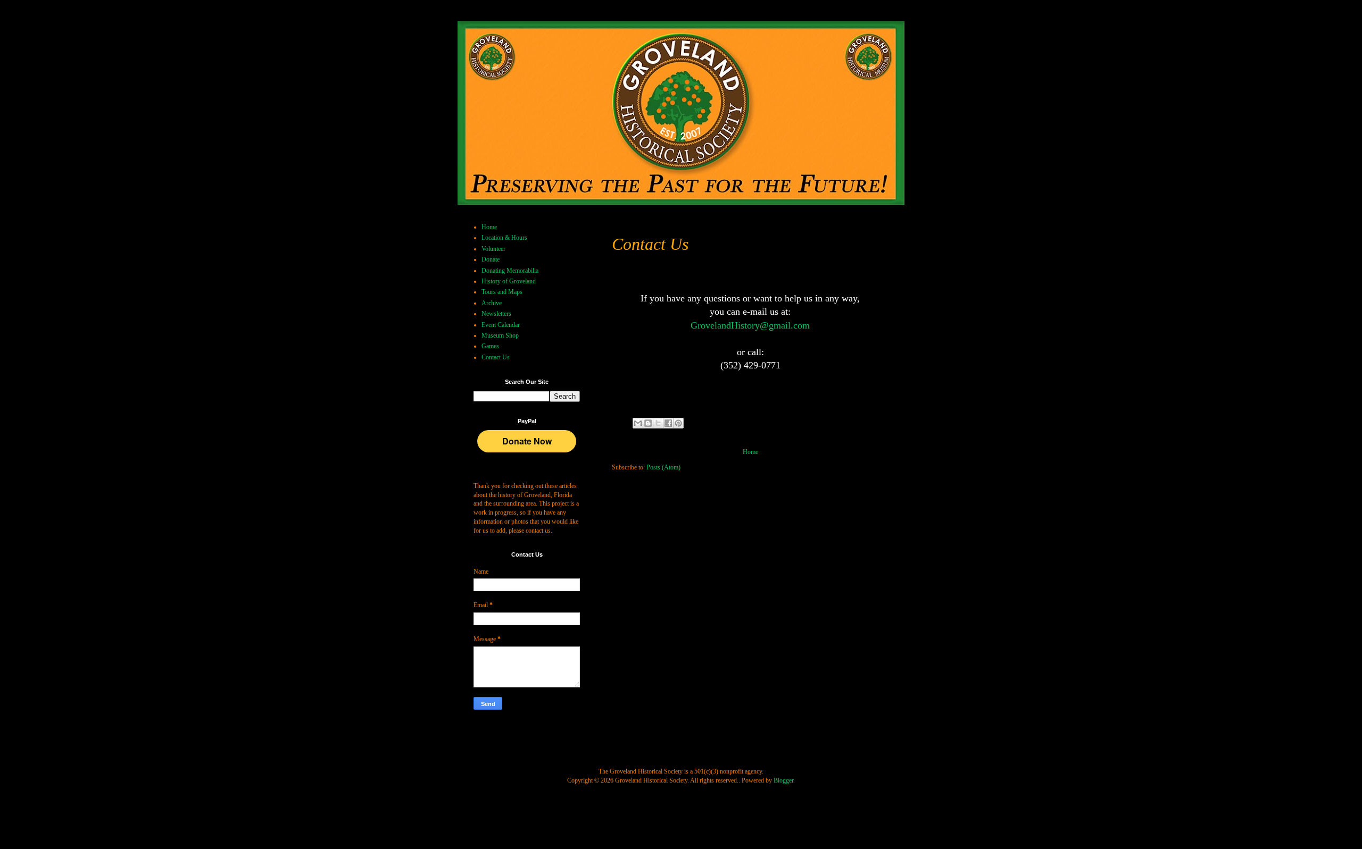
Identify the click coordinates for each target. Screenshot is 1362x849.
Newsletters (496, 313)
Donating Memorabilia (509, 270)
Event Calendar (500, 325)
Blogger (783, 780)
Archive (491, 303)
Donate (490, 259)
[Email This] (638, 423)
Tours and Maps (501, 292)
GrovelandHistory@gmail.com (750, 325)
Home (750, 452)
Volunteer (493, 249)
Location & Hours (504, 237)
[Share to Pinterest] (678, 423)
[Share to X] (658, 423)
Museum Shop (500, 335)
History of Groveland (508, 281)
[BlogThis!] (648, 423)
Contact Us (495, 357)
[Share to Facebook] (668, 423)
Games (490, 346)
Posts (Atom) (663, 467)
